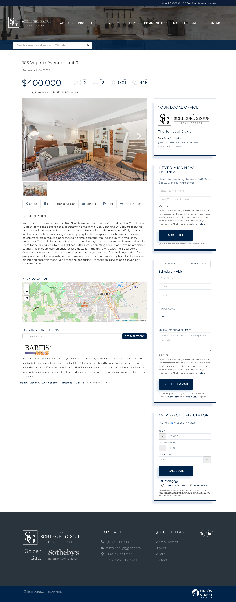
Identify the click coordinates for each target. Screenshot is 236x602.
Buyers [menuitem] (110, 23)
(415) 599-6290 (172, 3)
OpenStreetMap (129, 321)
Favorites (191, 3)
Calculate (176, 470)
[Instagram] (201, 534)
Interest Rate (166, 454)
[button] (88, 45)
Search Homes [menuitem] (166, 542)
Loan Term (165, 423)
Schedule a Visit (198, 263)
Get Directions (134, 336)
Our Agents (177, 146)
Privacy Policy (198, 224)
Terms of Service (192, 396)
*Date (162, 302)
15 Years (192, 423)
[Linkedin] (209, 534)
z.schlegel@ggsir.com (123, 548)
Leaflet (117, 321)
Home (23, 382)
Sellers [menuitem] (130, 23)
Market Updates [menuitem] (186, 23)
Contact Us (164, 146)
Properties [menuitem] (87, 23)
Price (162, 431)
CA (43, 382)
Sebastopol (66, 382)
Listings (34, 382)
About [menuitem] (65, 23)
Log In (204, 3)
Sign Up (213, 3)
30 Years (179, 423)
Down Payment (167, 443)
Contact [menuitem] (215, 23)
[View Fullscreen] (26, 298)
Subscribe (176, 234)
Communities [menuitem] (155, 23)
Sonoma (52, 382)
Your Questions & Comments (175, 330)
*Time (161, 316)
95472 (80, 382)
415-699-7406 (171, 138)
